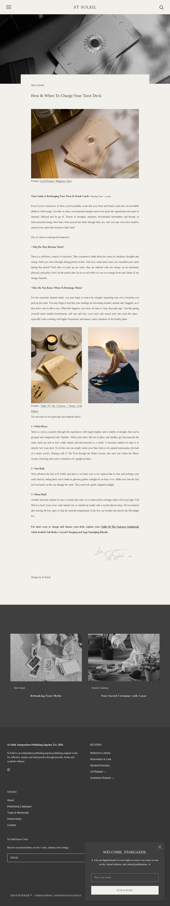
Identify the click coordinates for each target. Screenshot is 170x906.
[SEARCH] (161, 7)
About (10, 800)
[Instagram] (8, 770)
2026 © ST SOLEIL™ (21, 895)
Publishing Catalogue (19, 806)
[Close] (160, 847)
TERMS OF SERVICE (44, 896)
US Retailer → (98, 771)
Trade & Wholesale (18, 812)
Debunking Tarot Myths (46, 695)
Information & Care (100, 759)
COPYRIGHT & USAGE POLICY (67, 896)
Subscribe (125, 890)
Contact (11, 825)
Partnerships (14, 819)
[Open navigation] (8, 7)
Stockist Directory (100, 765)
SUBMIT (19, 870)
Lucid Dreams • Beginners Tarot (56, 181)
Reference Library (100, 753)
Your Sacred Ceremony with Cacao (123, 695)
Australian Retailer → (102, 777)
